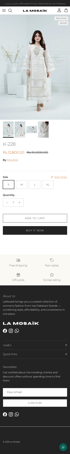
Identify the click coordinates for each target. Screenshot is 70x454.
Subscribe (35, 403)
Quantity (9, 195)
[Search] (12, 10)
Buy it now (35, 230)
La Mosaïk (15, 442)
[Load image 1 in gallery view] (35, 67)
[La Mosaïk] (35, 10)
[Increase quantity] (20, 203)
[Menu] (4, 10)
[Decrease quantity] (6, 203)
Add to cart (35, 218)
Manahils (12, 160)
